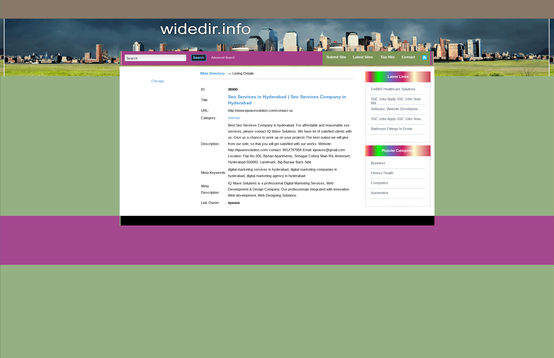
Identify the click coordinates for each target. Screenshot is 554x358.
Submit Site (336, 57)
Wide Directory (212, 73)
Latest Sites (363, 57)
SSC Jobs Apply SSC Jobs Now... (397, 119)
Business (378, 163)
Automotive (379, 193)
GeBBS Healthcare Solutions (393, 89)
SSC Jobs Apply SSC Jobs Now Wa (396, 101)
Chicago (157, 81)
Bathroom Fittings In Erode (391, 129)
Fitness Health (382, 173)
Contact (408, 57)
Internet (234, 118)
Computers (379, 183)
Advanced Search (223, 57)
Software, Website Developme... (396, 109)
